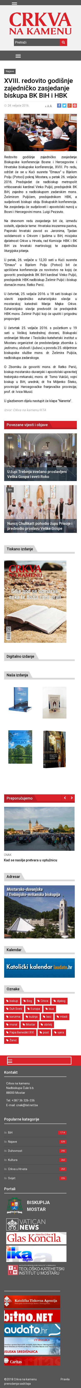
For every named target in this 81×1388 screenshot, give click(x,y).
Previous (65, 797)
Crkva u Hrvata (17, 1169)
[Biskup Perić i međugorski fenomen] (54, 749)
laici (48, 1016)
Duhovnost (15, 1150)
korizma (15, 1016)
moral (13, 1024)
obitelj (48, 1024)
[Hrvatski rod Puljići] (20, 747)
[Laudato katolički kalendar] (39, 976)
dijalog (61, 1001)
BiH (10, 437)
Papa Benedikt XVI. (22, 1032)
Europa (35, 1008)
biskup (14, 1001)
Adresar (13, 876)
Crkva (44, 1001)
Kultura (12, 1160)
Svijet (11, 1178)
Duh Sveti (16, 1008)
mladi (63, 1016)
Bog (29, 1001)
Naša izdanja (17, 675)
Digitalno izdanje (20, 656)
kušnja (33, 1016)
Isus (51, 1008)
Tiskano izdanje (20, 549)
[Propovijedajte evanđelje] (20, 700)
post (46, 1032)
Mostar (30, 1024)
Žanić (13, 1040)
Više (39, 832)
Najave (10, 71)
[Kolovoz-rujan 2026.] (35, 601)
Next (71, 797)
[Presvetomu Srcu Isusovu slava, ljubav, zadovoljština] (54, 702)
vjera (61, 1032)
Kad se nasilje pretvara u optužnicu (30, 860)
